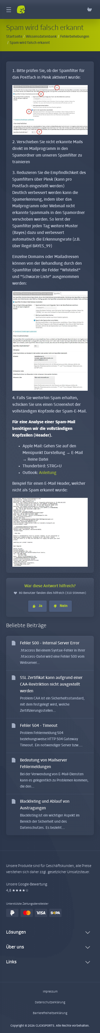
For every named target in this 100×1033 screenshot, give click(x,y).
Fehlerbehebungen (74, 37)
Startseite (14, 37)
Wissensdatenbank (41, 37)
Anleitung (47, 473)
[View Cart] (89, 9)
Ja (40, 606)
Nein (63, 606)
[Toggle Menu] (8, 9)
